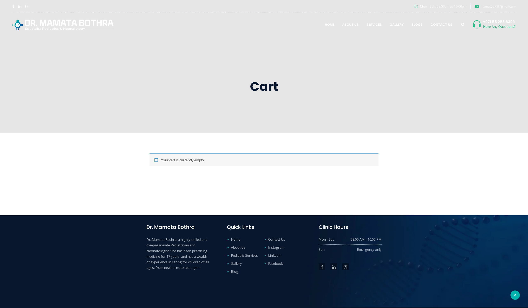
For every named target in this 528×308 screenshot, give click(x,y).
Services (374, 24)
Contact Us (441, 24)
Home (329, 24)
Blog (234, 271)
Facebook (275, 263)
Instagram (276, 247)
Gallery (397, 24)
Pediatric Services (244, 255)
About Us (350, 24)
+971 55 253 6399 (499, 21)
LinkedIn (275, 255)
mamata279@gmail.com (498, 6)
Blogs (417, 24)
